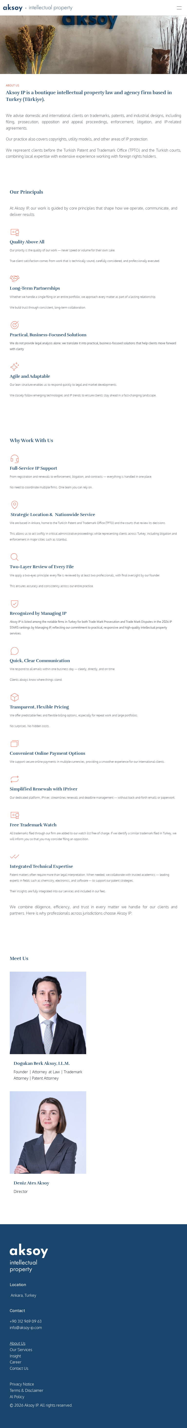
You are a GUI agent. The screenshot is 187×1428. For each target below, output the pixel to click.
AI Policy (17, 1396)
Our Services (21, 1349)
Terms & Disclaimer (26, 1390)
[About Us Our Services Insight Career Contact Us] (93, 8)
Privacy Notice (22, 1384)
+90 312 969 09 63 (26, 1321)
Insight (15, 1356)
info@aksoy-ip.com (26, 1327)
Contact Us (19, 1368)
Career (15, 1362)
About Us (17, 1343)
